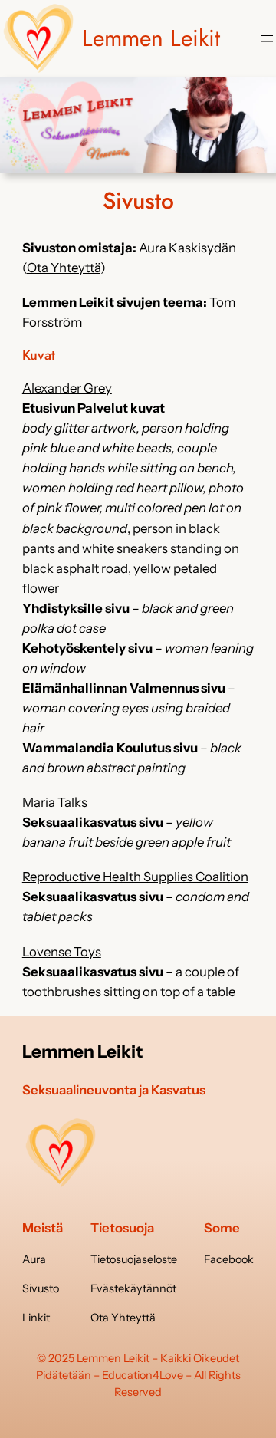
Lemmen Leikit (151, 37)
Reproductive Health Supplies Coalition (135, 876)
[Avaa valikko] (267, 38)
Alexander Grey (67, 388)
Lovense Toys (61, 951)
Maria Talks (54, 802)
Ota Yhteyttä (63, 267)
